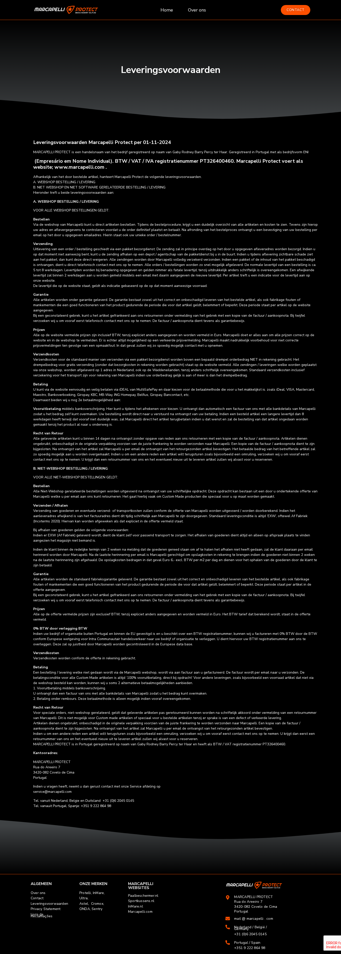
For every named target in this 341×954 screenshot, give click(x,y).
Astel (83, 903)
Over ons (197, 10)
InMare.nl (135, 906)
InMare (98, 893)
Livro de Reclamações (41, 915)
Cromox (97, 903)
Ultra (83, 898)
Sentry (97, 909)
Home (167, 10)
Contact (37, 898)
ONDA (84, 909)
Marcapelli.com (140, 911)
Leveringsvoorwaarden (49, 903)
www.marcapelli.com (79, 167)
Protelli (85, 893)
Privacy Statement (45, 909)
